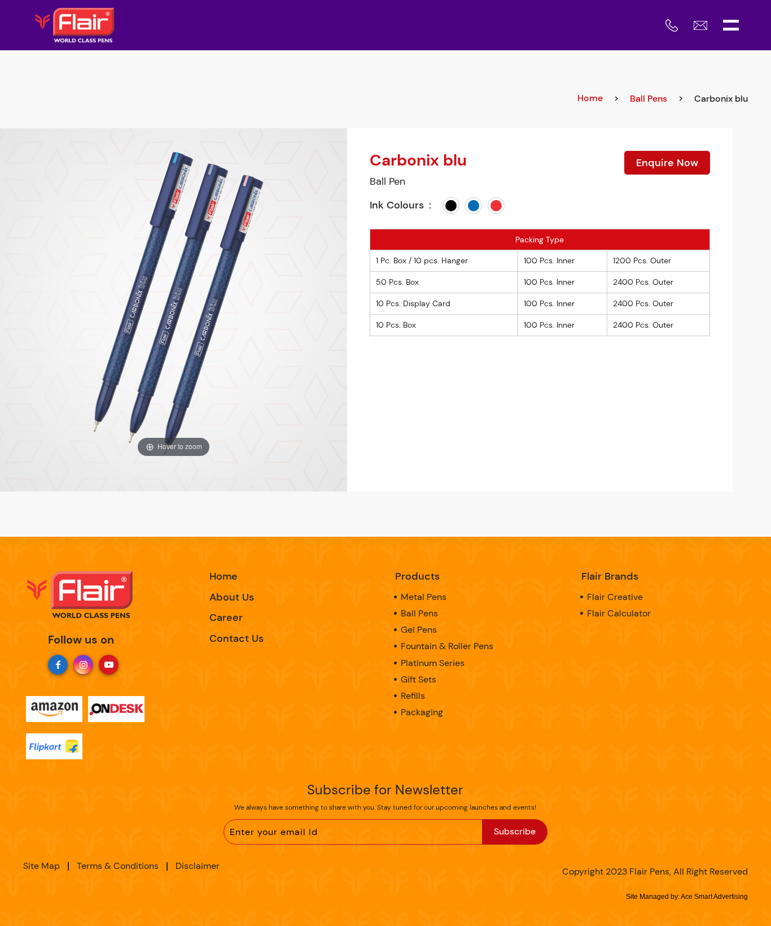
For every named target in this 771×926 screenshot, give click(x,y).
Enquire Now (667, 162)
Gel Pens (419, 630)
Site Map (41, 866)
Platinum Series (433, 663)
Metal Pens (423, 597)
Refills (413, 696)
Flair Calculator (619, 613)
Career (226, 617)
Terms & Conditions (118, 866)
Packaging (422, 712)
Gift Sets (418, 679)
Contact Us (236, 638)
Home (590, 98)
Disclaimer (198, 866)
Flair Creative (615, 597)
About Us (231, 597)
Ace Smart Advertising (714, 897)
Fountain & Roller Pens (447, 646)
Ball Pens (648, 99)
